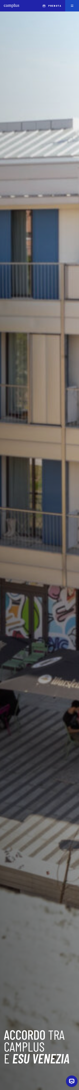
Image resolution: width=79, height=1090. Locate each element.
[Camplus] (11, 6)
